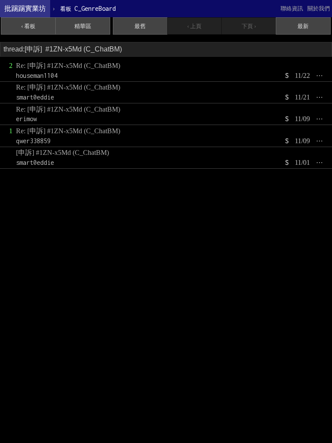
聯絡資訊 (292, 8)
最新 (303, 26)
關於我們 (318, 8)
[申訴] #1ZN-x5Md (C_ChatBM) (62, 152)
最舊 (140, 26)
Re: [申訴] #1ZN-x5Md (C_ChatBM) (68, 65)
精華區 (82, 26)
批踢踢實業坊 (25, 8)
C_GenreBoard (88, 8)
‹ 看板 (28, 26)
